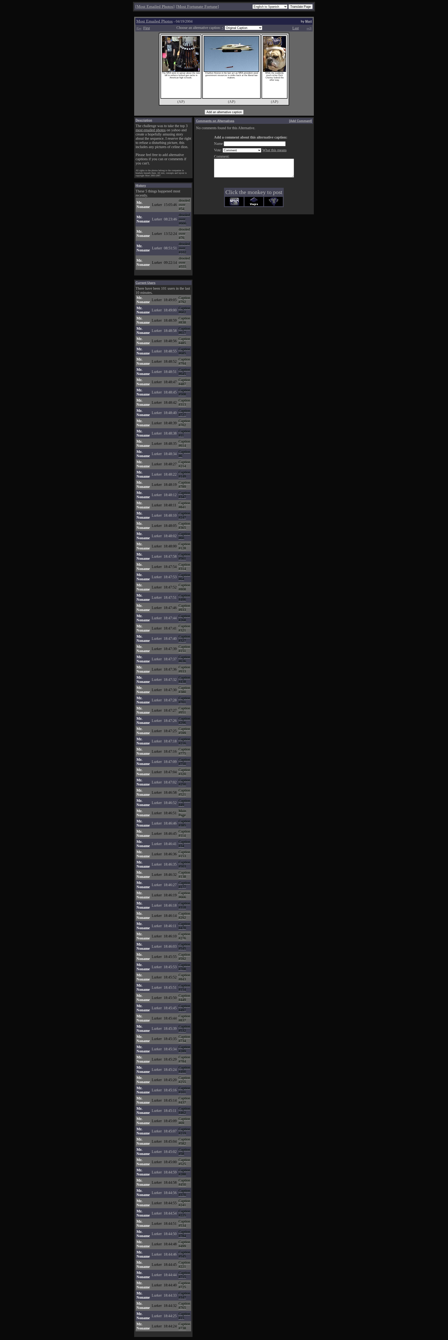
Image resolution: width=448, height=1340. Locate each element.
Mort (308, 21)
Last (295, 28)
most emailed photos (151, 130)
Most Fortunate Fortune (197, 6)
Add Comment (300, 121)
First (146, 28)
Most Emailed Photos (155, 6)
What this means (274, 150)
